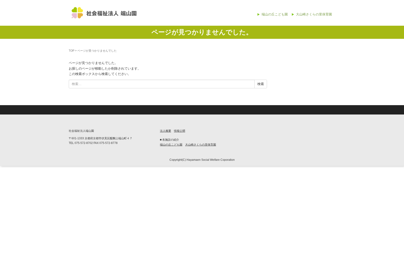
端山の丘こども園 (275, 14)
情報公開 (179, 130)
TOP (71, 50)
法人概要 (165, 130)
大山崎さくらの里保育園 (314, 14)
